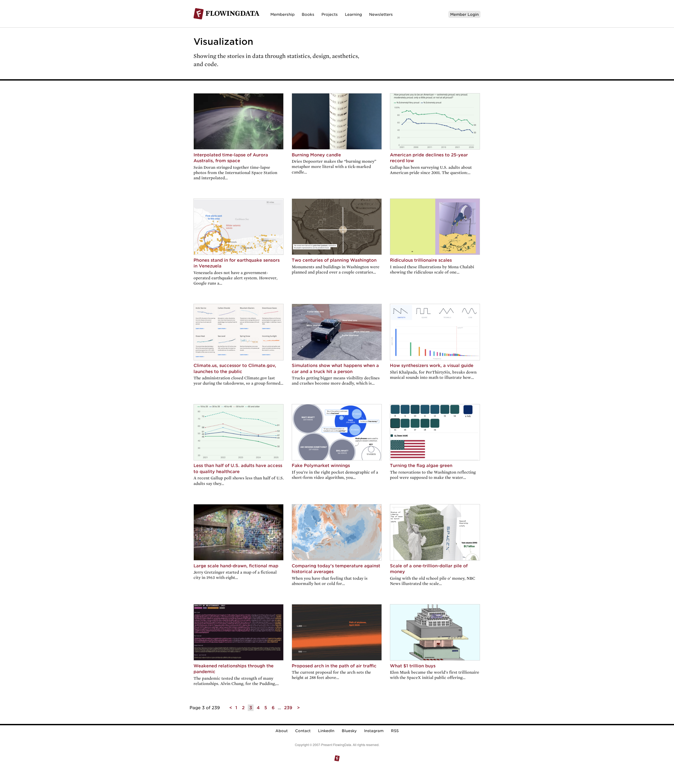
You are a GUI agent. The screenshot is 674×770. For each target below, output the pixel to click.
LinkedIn (326, 731)
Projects (329, 14)
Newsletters (381, 14)
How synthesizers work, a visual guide (431, 365)
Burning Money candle (316, 154)
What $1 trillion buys (412, 665)
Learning (353, 14)
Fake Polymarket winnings (321, 465)
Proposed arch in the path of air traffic (334, 665)
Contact (303, 731)
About (281, 731)
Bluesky (349, 731)
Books (308, 14)
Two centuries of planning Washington (334, 260)
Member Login (464, 14)
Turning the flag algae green (421, 465)
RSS (395, 731)
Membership (282, 14)
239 (288, 707)
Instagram (374, 731)
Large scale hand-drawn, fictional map (236, 565)
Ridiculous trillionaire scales (421, 260)
